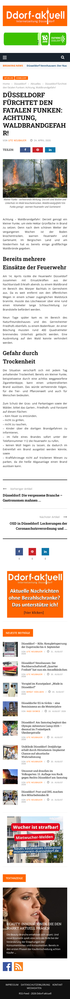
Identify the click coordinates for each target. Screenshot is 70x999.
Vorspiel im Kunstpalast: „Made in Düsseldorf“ (42, 685)
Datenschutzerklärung (35, 984)
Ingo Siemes (33, 711)
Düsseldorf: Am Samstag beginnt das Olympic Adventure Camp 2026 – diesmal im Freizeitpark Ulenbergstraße (43, 727)
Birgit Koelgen (35, 692)
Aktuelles (8, 78)
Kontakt (57, 984)
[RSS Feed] (18, 966)
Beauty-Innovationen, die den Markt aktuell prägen (34, 926)
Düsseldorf (21, 78)
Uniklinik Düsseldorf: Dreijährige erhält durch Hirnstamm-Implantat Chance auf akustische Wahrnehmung (43, 752)
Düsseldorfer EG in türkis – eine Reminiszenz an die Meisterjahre (41, 704)
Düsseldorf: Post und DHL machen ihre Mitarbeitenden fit (42, 793)
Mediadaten (34, 988)
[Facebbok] (7, 966)
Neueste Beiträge (18, 633)
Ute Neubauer (17, 140)
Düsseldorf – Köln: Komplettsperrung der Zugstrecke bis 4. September (44, 645)
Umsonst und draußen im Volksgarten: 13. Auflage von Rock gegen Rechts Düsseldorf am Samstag (44, 774)
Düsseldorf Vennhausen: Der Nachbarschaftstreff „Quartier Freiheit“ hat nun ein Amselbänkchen (44, 666)
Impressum (12, 984)
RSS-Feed (24, 993)
